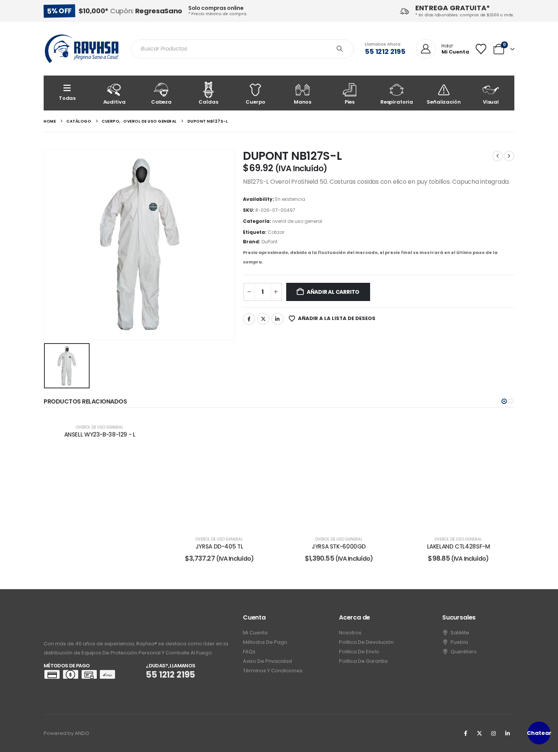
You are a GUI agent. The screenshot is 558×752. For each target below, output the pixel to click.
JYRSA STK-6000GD (339, 546)
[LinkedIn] (507, 733)
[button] (504, 401)
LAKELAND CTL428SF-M (458, 546)
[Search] (339, 49)
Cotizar (276, 232)
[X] (479, 733)
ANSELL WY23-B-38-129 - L (100, 434)
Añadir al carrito (333, 292)
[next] (509, 156)
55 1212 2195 (385, 51)
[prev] (497, 156)
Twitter (263, 319)
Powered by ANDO (66, 733)
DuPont (269, 241)
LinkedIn (277, 319)
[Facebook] (465, 733)
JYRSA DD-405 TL (219, 546)
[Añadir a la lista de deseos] (264, 428)
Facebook (249, 319)
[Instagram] (493, 733)
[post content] (219, 473)
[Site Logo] (82, 48)
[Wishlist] (480, 49)
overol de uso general (297, 221)
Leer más (224, 521)
